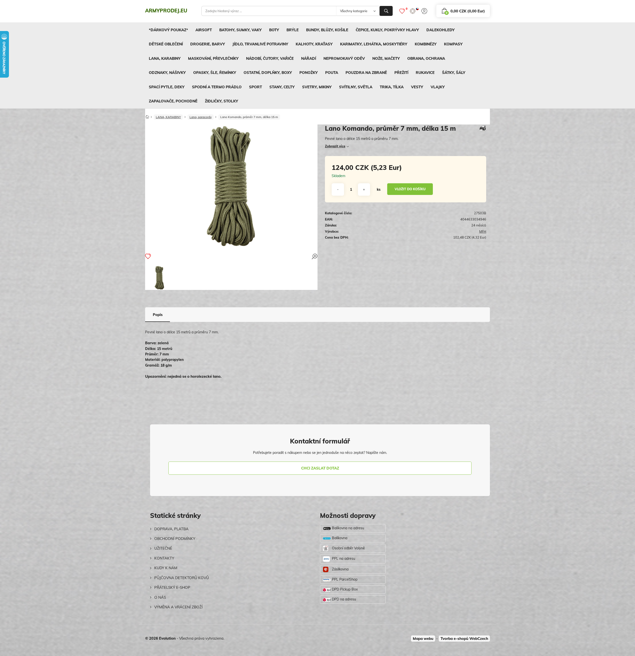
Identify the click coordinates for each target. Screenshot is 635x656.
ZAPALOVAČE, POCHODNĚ (173, 101)
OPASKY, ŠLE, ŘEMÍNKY (214, 72)
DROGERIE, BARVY (207, 44)
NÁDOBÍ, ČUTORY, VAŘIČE (270, 58)
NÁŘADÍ (308, 58)
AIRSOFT (203, 30)
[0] (402, 11)
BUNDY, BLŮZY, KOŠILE (327, 30)
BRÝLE (292, 30)
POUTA (331, 72)
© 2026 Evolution (160, 638)
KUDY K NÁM (165, 567)
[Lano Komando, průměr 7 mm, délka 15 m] (159, 278)
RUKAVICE (425, 72)
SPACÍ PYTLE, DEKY (167, 87)
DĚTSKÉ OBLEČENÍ (166, 44)
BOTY (274, 30)
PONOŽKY (308, 72)
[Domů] (147, 115)
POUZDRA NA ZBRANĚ (366, 72)
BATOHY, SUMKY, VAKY (240, 30)
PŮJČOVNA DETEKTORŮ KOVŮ (181, 577)
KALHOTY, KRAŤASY (314, 44)
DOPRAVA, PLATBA (171, 529)
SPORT (255, 87)
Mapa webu (423, 638)
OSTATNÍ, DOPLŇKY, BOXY (268, 72)
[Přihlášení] (424, 11)
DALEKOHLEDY (440, 30)
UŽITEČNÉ (163, 548)
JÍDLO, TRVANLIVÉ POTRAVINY (260, 44)
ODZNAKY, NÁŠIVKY (167, 72)
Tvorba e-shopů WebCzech (464, 638)
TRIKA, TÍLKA (392, 87)
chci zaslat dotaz (320, 468)
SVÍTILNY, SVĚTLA (355, 87)
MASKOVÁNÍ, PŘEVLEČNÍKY (213, 58)
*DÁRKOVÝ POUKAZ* (168, 30)
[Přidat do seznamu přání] (148, 256)
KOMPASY (453, 44)
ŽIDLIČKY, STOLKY (221, 101)
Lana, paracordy (201, 117)
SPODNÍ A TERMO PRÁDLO (217, 87)
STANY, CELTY (282, 87)
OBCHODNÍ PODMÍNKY (174, 538)
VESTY (417, 87)
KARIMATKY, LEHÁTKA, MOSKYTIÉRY (373, 44)
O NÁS (160, 597)
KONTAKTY (164, 558)
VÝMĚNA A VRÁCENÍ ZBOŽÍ (178, 607)
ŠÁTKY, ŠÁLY (453, 72)
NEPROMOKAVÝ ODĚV (344, 58)
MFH (482, 231)
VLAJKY (438, 87)
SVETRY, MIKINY (317, 87)
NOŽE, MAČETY (386, 58)
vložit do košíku (410, 189)
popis (158, 314)
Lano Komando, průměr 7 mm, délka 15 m (249, 117)
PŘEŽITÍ (401, 72)
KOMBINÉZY (426, 44)
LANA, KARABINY (165, 58)
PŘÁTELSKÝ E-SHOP (172, 587)
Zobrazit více (335, 146)
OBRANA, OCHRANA (426, 58)
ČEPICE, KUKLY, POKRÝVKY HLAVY (387, 30)
